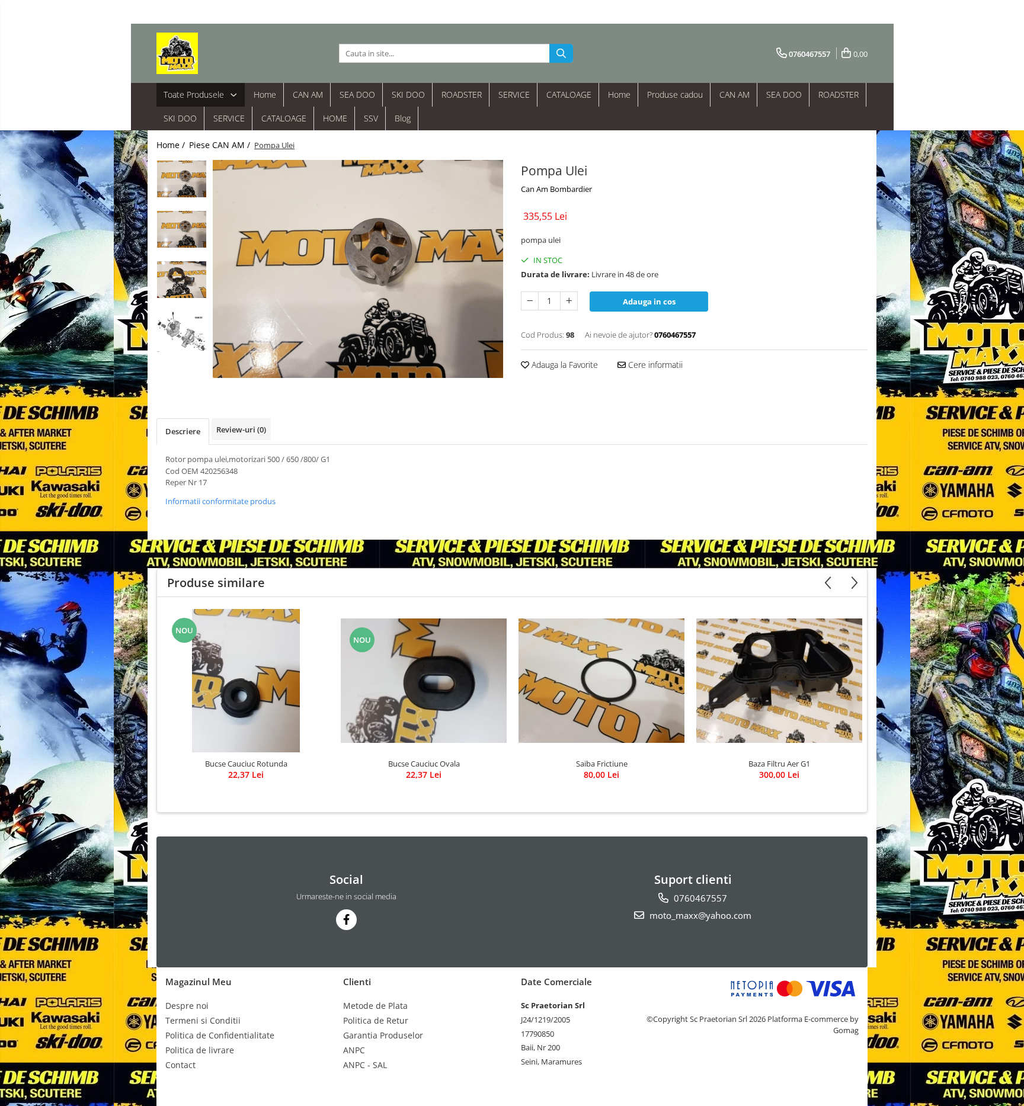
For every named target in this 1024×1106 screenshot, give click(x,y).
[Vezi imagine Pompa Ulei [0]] (181, 179)
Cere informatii (654, 364)
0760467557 (699, 898)
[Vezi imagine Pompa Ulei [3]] (181, 332)
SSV (371, 118)
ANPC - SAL (365, 1064)
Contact (180, 1064)
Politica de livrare (199, 1050)
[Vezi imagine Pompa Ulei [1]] (181, 229)
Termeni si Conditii (203, 1020)
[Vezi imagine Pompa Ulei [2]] (181, 279)
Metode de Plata (375, 1005)
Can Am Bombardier (556, 189)
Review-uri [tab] (241, 429)
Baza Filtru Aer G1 (779, 763)
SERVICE (514, 94)
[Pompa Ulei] (358, 269)
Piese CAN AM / (220, 144)
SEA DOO (357, 94)
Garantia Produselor (383, 1035)
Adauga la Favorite (563, 364)
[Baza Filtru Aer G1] (779, 680)
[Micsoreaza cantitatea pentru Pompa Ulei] (530, 300)
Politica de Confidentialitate (219, 1035)
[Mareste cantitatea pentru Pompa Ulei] (569, 300)
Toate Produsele (195, 94)
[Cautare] (561, 53)
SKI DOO (408, 94)
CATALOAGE (568, 94)
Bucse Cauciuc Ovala (424, 763)
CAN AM (308, 94)
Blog (403, 118)
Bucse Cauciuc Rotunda (246, 763)
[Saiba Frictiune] (601, 680)
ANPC (354, 1050)
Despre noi (187, 1005)
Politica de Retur (375, 1020)
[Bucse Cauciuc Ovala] (424, 680)
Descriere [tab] (182, 431)
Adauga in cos (649, 301)
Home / (171, 144)
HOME (335, 118)
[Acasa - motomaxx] (215, 53)
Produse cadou (675, 94)
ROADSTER (461, 94)
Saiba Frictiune (602, 763)
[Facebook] (346, 919)
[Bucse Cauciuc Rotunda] (246, 680)
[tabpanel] (358, 269)
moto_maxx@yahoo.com (699, 915)
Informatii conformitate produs (220, 501)
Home (265, 94)
